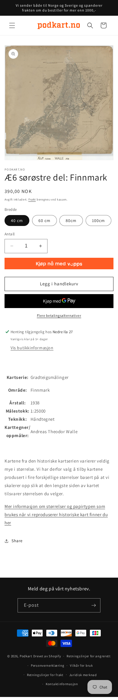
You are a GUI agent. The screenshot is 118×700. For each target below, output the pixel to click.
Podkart (26, 656)
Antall (10, 234)
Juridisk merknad (83, 675)
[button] (12, 25)
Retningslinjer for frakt (45, 675)
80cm (71, 220)
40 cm (17, 220)
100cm (98, 220)
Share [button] (17, 540)
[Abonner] (93, 605)
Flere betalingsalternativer (59, 315)
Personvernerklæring (47, 665)
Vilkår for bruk (81, 665)
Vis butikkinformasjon (32, 347)
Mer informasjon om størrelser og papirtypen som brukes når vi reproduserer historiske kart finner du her (56, 514)
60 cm (44, 220)
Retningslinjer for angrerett (89, 656)
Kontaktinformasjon (62, 684)
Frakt (32, 199)
